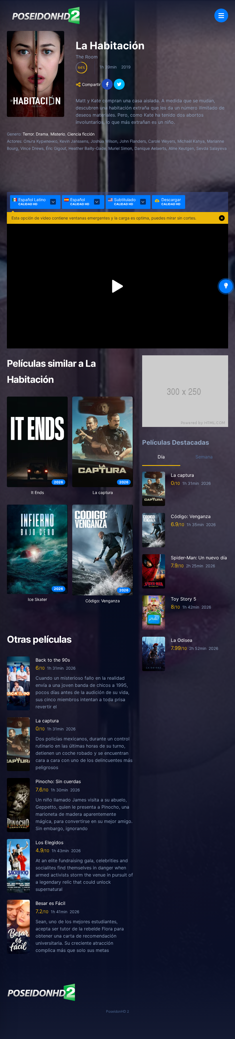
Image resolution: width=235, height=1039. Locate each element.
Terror (28, 134)
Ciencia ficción (81, 134)
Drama (42, 134)
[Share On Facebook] (107, 84)
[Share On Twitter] (119, 84)
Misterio (57, 134)
